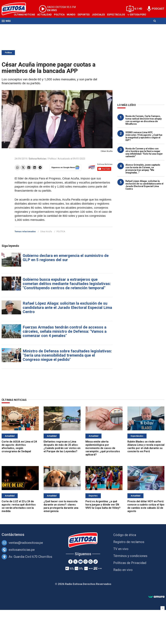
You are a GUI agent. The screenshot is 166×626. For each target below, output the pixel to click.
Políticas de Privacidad (129, 563)
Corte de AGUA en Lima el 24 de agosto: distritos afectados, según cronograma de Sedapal (19, 446)
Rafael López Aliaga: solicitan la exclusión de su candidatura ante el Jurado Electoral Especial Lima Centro (67, 307)
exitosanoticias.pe (22, 550)
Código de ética (124, 535)
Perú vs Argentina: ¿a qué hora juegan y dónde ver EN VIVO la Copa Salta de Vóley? (102, 504)
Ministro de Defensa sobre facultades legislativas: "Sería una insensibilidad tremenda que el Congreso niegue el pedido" (67, 355)
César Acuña (46, 231)
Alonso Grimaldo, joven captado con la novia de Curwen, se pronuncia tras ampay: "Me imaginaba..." (142, 169)
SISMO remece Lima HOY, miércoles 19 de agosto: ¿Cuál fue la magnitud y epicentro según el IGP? (143, 136)
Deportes (84, 14)
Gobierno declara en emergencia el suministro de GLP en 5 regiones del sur (66, 257)
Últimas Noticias (24, 14)
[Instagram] (85, 561)
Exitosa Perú (138, 14)
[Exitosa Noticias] (83, 540)
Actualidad (44, 14)
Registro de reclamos (128, 542)
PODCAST (158, 8)
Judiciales (98, 14)
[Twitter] (23, 167)
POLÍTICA (61, 231)
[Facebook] (29, 167)
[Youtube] (80, 561)
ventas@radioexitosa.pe (26, 543)
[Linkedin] (34, 167)
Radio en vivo (123, 570)
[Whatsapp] (17, 167)
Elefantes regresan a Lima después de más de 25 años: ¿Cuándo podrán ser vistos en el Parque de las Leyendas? (62, 446)
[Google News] (90, 561)
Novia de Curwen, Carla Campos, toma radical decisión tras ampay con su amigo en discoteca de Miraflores (143, 120)
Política (59, 14)
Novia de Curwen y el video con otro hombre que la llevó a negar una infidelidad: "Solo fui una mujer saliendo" (144, 152)
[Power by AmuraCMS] (156, 596)
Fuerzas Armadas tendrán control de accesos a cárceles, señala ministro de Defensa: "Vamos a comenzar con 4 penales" (65, 331)
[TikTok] (95, 561)
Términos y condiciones (130, 556)
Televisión (20, 27)
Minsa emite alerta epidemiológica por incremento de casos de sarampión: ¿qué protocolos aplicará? (102, 448)
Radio (32, 27)
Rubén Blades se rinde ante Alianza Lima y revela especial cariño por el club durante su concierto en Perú (145, 446)
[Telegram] (40, 167)
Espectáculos (116, 14)
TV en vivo (120, 549)
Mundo (71, 14)
